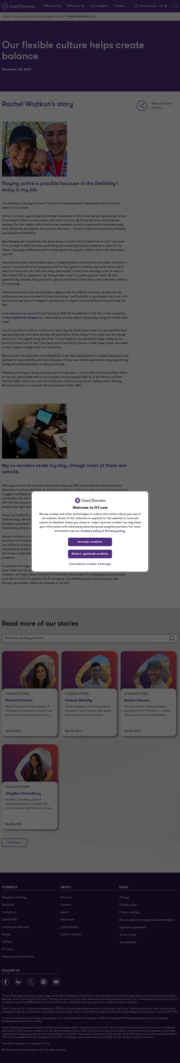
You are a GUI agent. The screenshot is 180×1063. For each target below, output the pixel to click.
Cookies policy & (92, 531)
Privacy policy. (115, 531)
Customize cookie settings (90, 564)
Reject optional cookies (90, 553)
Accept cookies (90, 541)
